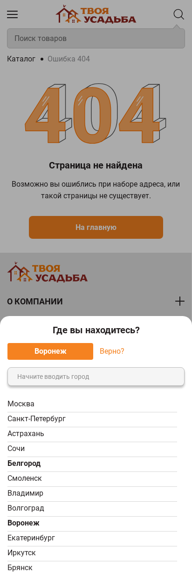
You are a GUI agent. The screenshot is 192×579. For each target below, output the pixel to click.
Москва (20, 403)
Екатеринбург (31, 537)
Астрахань (25, 433)
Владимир (25, 493)
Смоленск (24, 478)
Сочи (16, 448)
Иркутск (21, 552)
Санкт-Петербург (36, 418)
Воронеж (23, 522)
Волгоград (25, 508)
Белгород (24, 463)
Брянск (20, 567)
